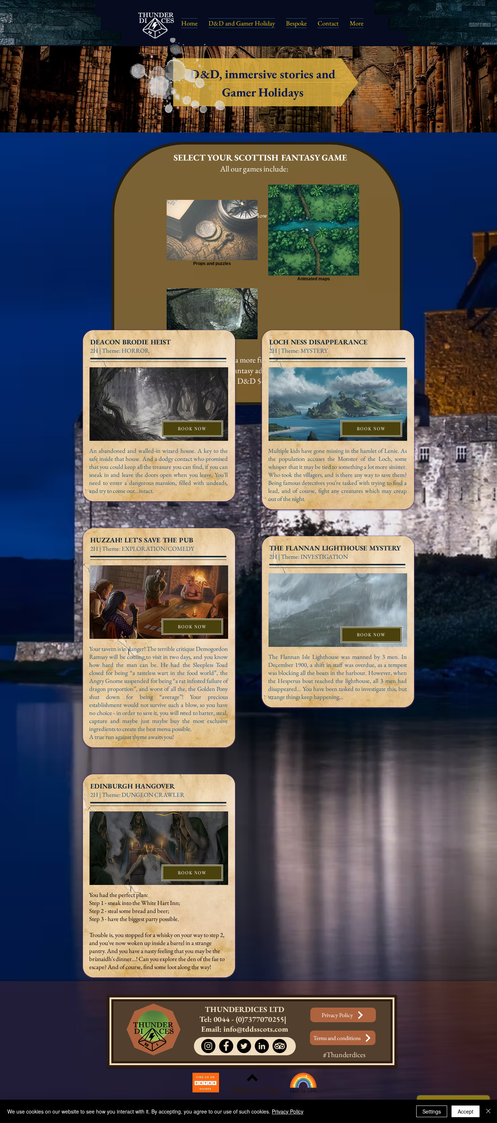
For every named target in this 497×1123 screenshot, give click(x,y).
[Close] (488, 1111)
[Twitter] (244, 1046)
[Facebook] (226, 1046)
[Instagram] (208, 1046)
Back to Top (256, 1089)
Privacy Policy (287, 1111)
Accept (465, 1111)
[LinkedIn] (262, 1046)
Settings (431, 1111)
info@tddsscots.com (255, 1029)
